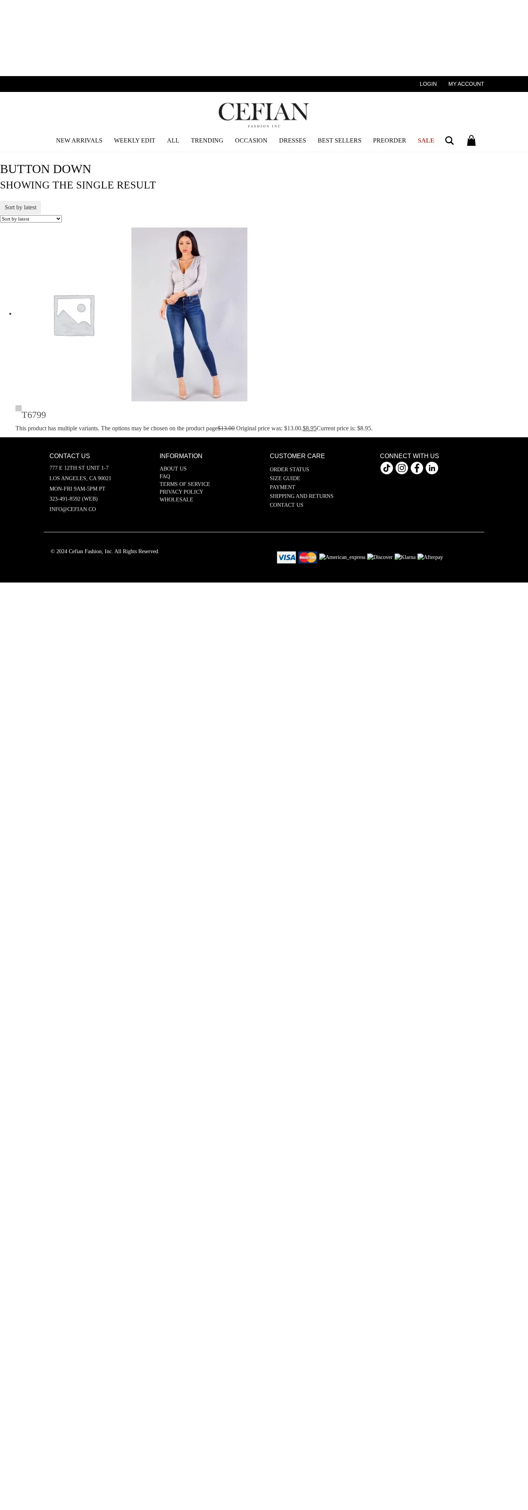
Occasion (251, 140)
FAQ (165, 476)
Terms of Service (185, 484)
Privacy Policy (181, 492)
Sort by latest (20, 207)
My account (466, 84)
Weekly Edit (134, 140)
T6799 (34, 415)
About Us (173, 469)
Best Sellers (339, 140)
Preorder (389, 140)
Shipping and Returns (302, 496)
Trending (207, 140)
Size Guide (285, 478)
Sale (426, 140)
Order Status (289, 469)
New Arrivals (79, 140)
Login (428, 84)
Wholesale (176, 500)
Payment (282, 487)
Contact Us (286, 505)
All (173, 140)
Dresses (292, 140)
